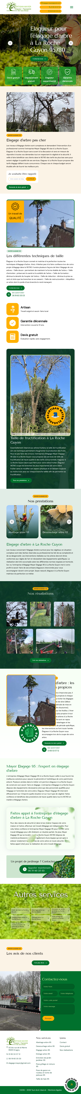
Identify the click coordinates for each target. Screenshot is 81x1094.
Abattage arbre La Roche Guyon (38, 911)
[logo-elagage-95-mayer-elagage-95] (18, 7)
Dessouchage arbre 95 (45, 1046)
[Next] (71, 43)
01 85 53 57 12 (55, 7)
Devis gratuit (65, 1046)
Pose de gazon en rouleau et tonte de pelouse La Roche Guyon (18, 926)
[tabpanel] (38, 456)
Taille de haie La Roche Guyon (20, 911)
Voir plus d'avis (39, 963)
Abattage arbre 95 (43, 1042)
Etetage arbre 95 (43, 1054)
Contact (63, 1042)
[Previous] (10, 43)
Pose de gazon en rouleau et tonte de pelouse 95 (44, 1072)
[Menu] (71, 7)
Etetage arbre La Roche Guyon (37, 918)
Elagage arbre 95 (43, 1050)
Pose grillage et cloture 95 (45, 1065)
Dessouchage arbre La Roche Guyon (19, 918)
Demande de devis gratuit (17, 187)
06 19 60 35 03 (55, 11)
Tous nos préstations (20, 480)
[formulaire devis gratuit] (71, 1084)
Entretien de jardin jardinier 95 (43, 1059)
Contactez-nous (38, 59)
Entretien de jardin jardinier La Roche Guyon (58, 911)
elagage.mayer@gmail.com (51, 3)
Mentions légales (55, 1090)
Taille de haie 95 (42, 1079)
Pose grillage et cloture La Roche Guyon (58, 918)
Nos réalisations (66, 1050)
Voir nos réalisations (39, 660)
